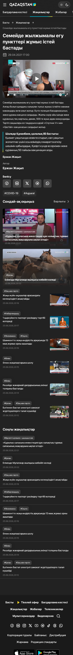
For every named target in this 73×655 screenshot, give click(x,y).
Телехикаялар (53, 609)
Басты (6, 22)
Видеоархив (46, 616)
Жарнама (22, 642)
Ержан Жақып (13, 168)
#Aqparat (29, 193)
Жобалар (61, 12)
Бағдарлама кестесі (15, 12)
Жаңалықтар (41, 12)
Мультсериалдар (24, 616)
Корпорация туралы (19, 635)
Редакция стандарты (44, 642)
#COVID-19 (11, 193)
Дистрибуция (57, 635)
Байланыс (40, 635)
